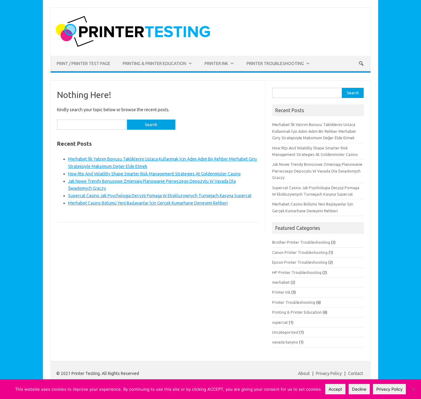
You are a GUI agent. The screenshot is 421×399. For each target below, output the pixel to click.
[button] (361, 63)
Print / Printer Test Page (83, 63)
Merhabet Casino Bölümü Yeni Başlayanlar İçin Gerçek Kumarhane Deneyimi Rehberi (148, 203)
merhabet (281, 282)
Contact (355, 373)
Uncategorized (285, 332)
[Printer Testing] (133, 45)
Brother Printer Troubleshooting (301, 242)
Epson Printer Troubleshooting (299, 262)
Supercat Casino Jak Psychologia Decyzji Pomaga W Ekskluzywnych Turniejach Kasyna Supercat (159, 195)
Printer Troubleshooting (293, 302)
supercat (280, 322)
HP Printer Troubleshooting (296, 272)
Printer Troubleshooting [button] (275, 63)
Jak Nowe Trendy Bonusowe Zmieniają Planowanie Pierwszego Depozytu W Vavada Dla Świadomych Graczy (317, 171)
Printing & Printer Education (297, 312)
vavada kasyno (285, 342)
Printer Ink (281, 292)
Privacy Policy (329, 373)
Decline (359, 389)
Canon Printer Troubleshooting (300, 252)
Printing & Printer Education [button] (154, 63)
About (304, 373)
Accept (335, 389)
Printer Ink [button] (216, 63)
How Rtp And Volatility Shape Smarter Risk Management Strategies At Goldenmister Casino (154, 173)
